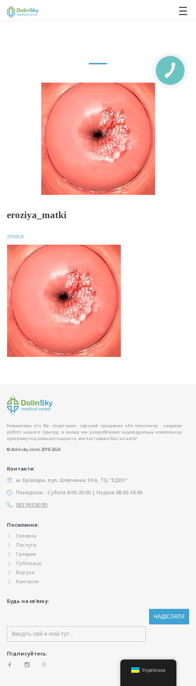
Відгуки (25, 572)
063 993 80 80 (31, 504)
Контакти (27, 581)
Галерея (26, 553)
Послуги (26, 544)
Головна (26, 535)
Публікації (28, 563)
